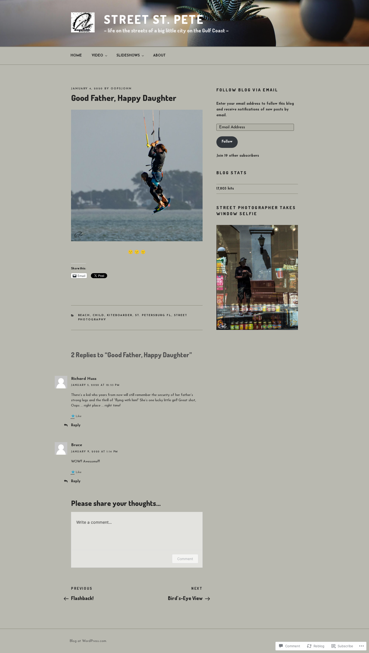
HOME (76, 55)
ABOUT (159, 55)
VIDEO (97, 55)
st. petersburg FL (153, 315)
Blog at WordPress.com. (88, 641)
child (98, 315)
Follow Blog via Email (247, 89)
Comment (185, 559)
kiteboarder (120, 315)
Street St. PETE (154, 19)
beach (84, 315)
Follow (227, 142)
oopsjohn (121, 88)
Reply (75, 425)
